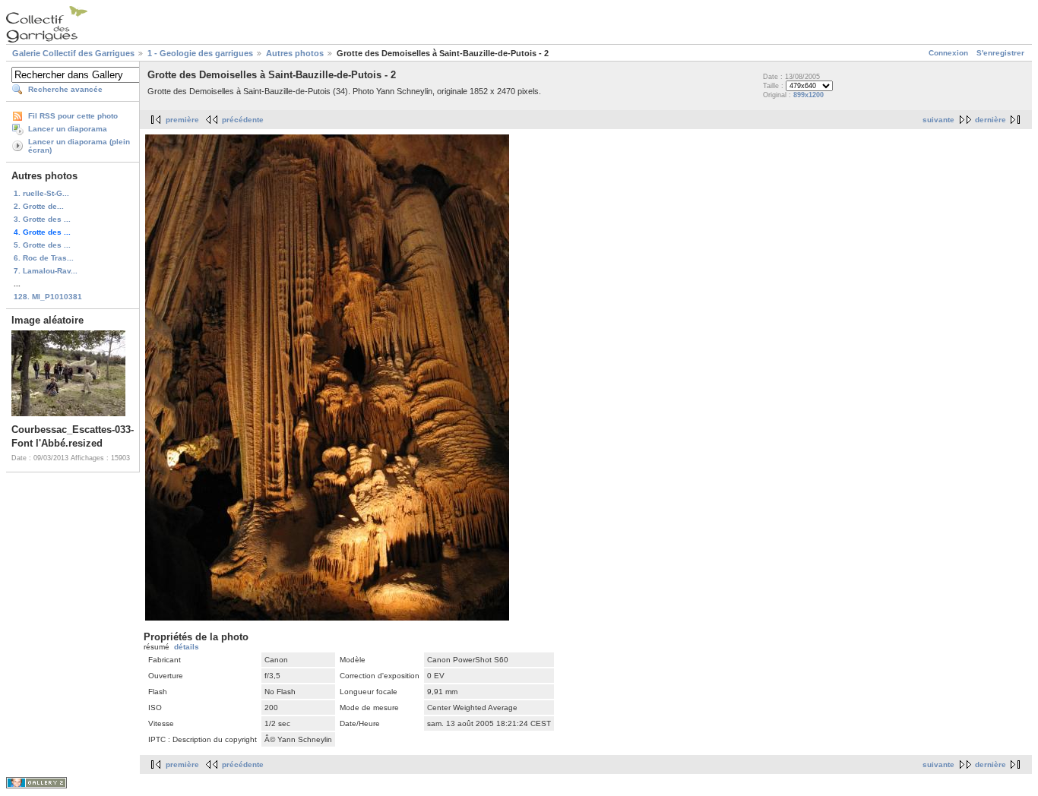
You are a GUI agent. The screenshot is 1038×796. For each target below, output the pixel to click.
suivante (938, 119)
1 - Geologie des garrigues (200, 53)
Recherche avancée (65, 89)
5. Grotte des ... (42, 245)
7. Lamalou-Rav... (46, 271)
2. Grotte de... (39, 206)
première (182, 119)
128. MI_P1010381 (48, 296)
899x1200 (808, 95)
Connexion (948, 53)
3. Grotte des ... (42, 219)
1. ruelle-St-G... (41, 193)
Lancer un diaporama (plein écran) (79, 145)
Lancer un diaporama (67, 129)
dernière (990, 119)
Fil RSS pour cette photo (73, 116)
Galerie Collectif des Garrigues (73, 53)
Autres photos (295, 53)
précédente (243, 119)
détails (186, 647)
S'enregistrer (1000, 53)
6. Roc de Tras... (44, 258)
